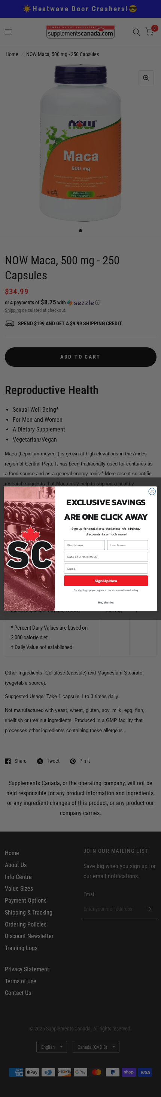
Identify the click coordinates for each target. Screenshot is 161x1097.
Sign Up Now (106, 581)
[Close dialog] (152, 491)
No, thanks (105, 602)
